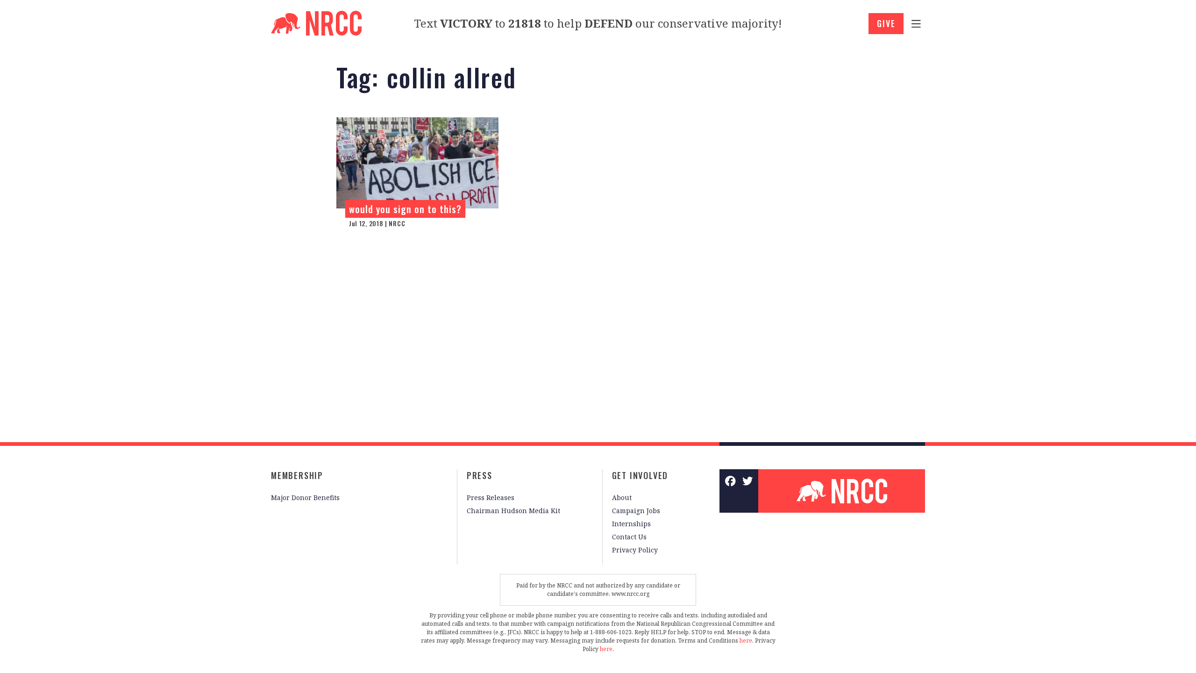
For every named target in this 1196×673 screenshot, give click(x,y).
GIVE (886, 23)
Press (479, 475)
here (746, 640)
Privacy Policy (635, 549)
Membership (297, 475)
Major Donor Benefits (305, 497)
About (622, 497)
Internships (631, 523)
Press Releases (490, 497)
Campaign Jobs (636, 510)
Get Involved (640, 475)
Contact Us (629, 536)
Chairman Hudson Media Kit (513, 510)
